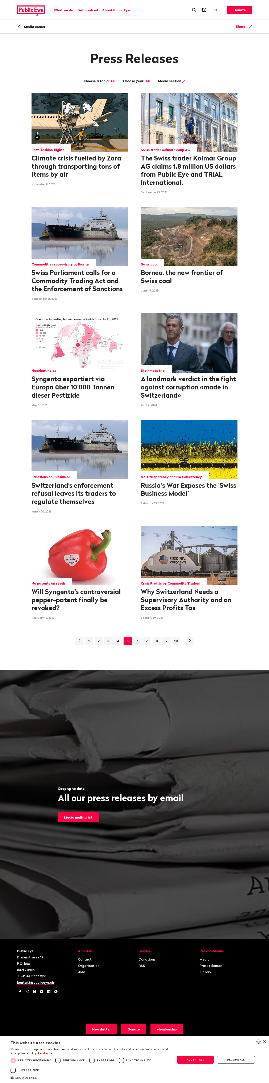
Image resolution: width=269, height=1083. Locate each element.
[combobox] (258, 1042)
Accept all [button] (195, 1059)
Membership (167, 1029)
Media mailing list (78, 817)
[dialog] (134, 1059)
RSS (142, 965)
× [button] (264, 1041)
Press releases (211, 965)
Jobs (82, 972)
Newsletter (101, 1029)
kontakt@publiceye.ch (35, 982)
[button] (90, 1077)
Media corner (34, 27)
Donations (147, 959)
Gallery (205, 972)
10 (176, 641)
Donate (239, 10)
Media (205, 959)
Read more (45, 1053)
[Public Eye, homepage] (31, 9)
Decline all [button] (236, 1059)
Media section (170, 81)
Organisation (88, 965)
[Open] (251, 26)
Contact (85, 959)
